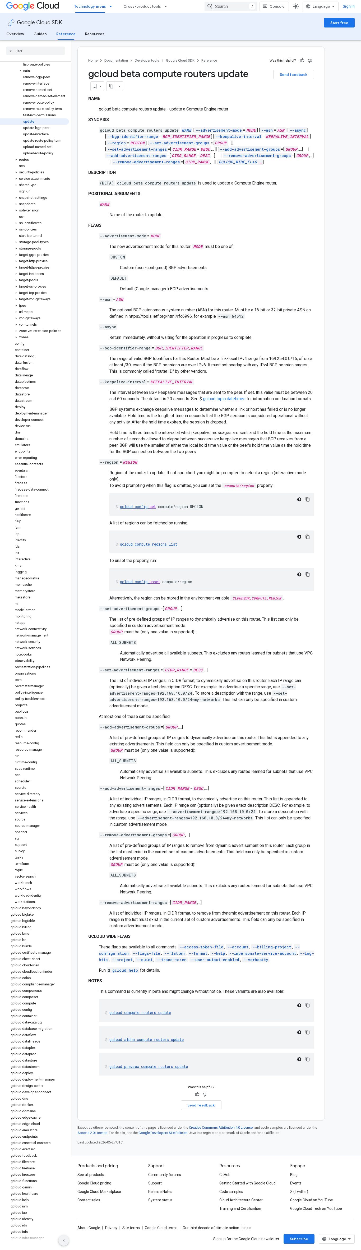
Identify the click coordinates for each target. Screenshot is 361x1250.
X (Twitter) (299, 1191)
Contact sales (88, 1200)
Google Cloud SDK (39, 22)
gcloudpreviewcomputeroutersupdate (148, 1066)
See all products (90, 1175)
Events (296, 1183)
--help (218, 953)
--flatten (174, 953)
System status (160, 1200)
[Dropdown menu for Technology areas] (112, 6)
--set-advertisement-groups (179, 142)
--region (116, 142)
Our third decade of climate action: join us (217, 1228)
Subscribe (299, 1239)
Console (277, 6)
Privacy (111, 1228)
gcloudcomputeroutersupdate (140, 1012)
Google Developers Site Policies (162, 1133)
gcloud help (125, 970)
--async (298, 130)
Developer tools (147, 60)
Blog (294, 1175)
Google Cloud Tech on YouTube (316, 1208)
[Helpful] (302, 60)
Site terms (131, 1228)
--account (237, 946)
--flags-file (146, 953)
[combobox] (231, 6)
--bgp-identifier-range (132, 136)
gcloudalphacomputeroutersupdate (146, 1039)
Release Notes (160, 1191)
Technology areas (90, 6)
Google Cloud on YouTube (311, 1200)
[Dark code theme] (299, 499)
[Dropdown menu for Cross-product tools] (167, 6)
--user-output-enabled (215, 959)
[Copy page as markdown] (111, 86)
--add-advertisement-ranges (136, 155)
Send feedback (293, 74)
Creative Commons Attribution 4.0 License (221, 1127)
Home (93, 60)
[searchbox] (35, 51)
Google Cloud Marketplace (99, 1191)
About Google (88, 1228)
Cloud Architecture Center (241, 1200)
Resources (94, 33)
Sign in (349, 6)
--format (198, 953)
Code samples (231, 1191)
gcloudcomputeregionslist (148, 544)
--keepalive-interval (238, 136)
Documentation (116, 60)
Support (155, 1183)
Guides (40, 33)
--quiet (144, 959)
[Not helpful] (310, 60)
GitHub (224, 1175)
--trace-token (171, 959)
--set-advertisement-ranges (137, 149)
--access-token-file (201, 946)
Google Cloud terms (161, 1228)
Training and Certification (240, 1208)
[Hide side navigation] (63, 1240)
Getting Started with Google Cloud (247, 1183)
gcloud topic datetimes (224, 398)
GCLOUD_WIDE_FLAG (238, 161)
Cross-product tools (142, 6)
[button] (34, 71)
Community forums (164, 1175)
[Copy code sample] (307, 499)
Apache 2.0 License (92, 1133)
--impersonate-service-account (262, 953)
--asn (267, 130)
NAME (186, 130)
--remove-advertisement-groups (257, 155)
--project (122, 959)
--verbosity (255, 959)
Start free (339, 22)
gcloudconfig (138, 506)
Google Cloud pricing (94, 1183)
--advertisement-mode (219, 130)
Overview (15, 33)
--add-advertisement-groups (250, 149)
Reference (66, 33)
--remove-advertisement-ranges (146, 161)
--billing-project (271, 946)
